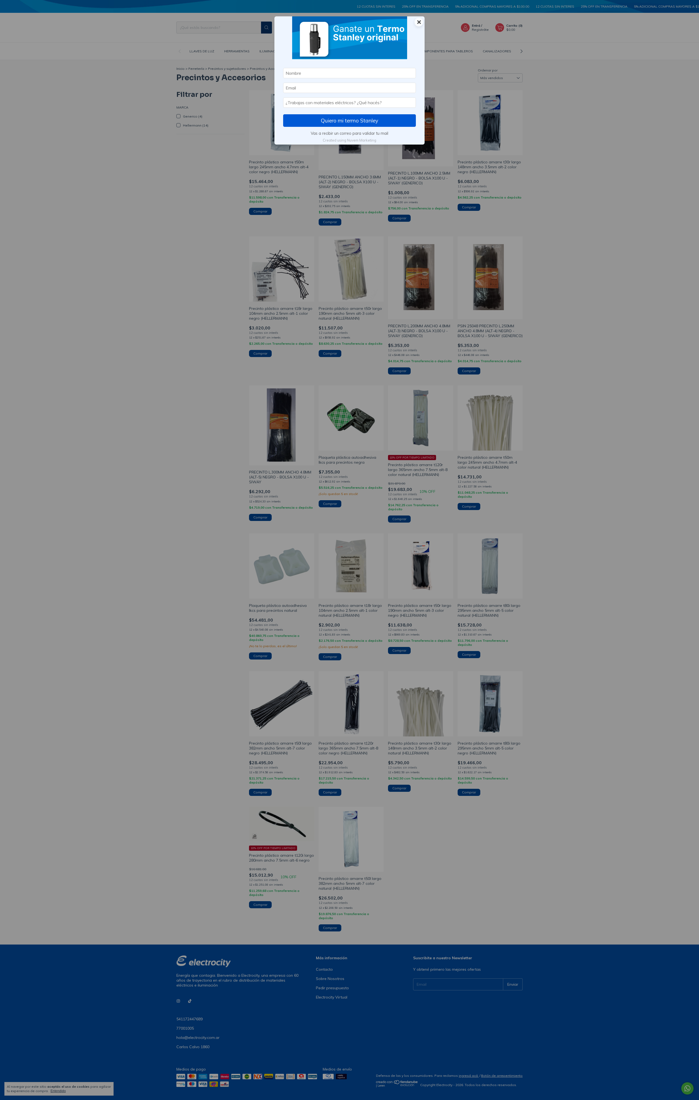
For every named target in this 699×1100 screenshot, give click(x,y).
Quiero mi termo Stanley (349, 120)
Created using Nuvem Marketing (349, 140)
